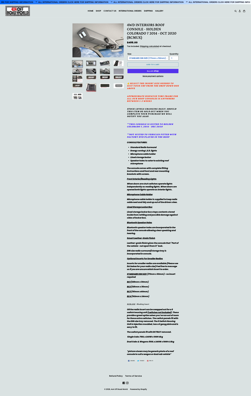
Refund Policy (116, 376)
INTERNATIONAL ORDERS (130, 10)
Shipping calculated (149, 46)
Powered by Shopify (138, 389)
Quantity (174, 54)
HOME (90, 10)
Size (129, 54)
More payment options (153, 76)
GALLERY (159, 10)
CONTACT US (110, 10)
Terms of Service (133, 376)
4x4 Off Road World (119, 389)
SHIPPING (148, 10)
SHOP (98, 10)
